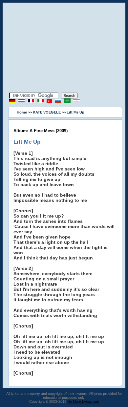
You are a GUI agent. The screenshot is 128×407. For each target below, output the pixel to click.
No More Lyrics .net (83, 401)
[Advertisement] (64, 48)
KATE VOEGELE (47, 112)
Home (22, 112)
